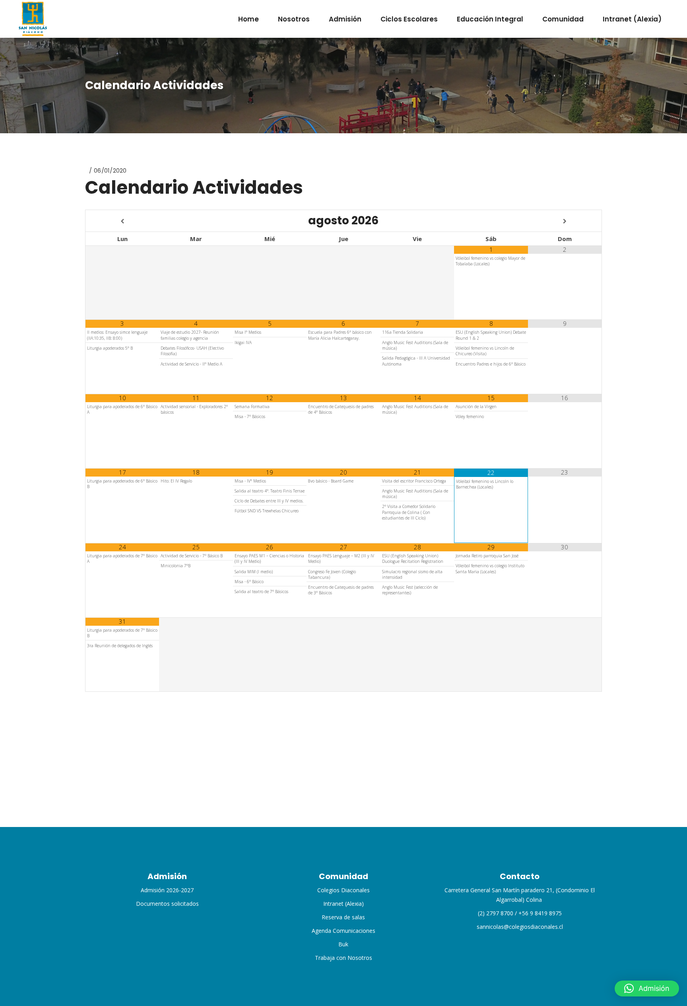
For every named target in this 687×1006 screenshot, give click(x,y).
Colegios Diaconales (343, 890)
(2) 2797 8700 (495, 913)
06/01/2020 (110, 170)
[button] (647, 988)
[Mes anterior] (122, 221)
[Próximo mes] (565, 221)
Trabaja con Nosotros (343, 957)
